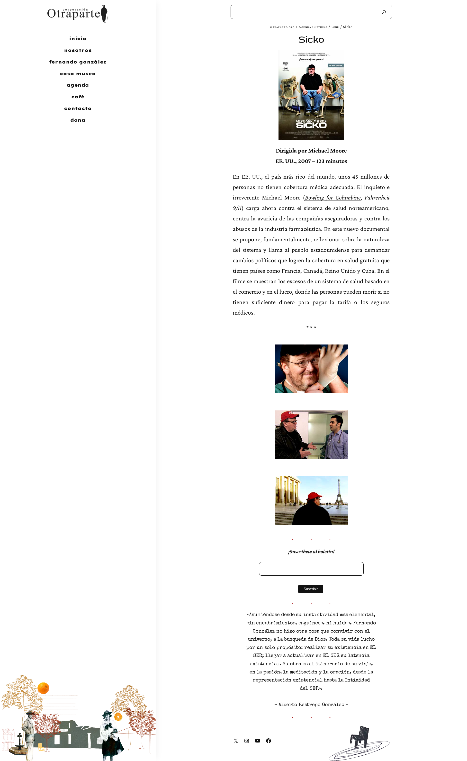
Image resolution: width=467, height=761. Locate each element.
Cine (335, 27)
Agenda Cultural (313, 27)
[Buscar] (384, 12)
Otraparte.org (282, 27)
